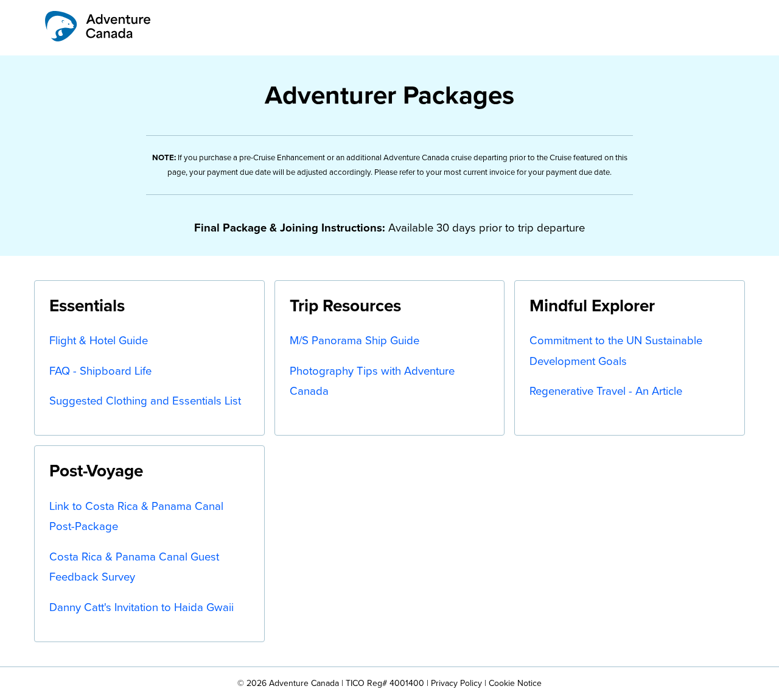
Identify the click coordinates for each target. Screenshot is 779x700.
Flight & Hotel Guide (98, 340)
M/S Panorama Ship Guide (354, 340)
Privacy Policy (456, 683)
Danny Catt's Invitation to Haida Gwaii (141, 607)
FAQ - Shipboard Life (100, 370)
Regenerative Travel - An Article (605, 391)
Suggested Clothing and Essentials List (145, 400)
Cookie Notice (515, 683)
